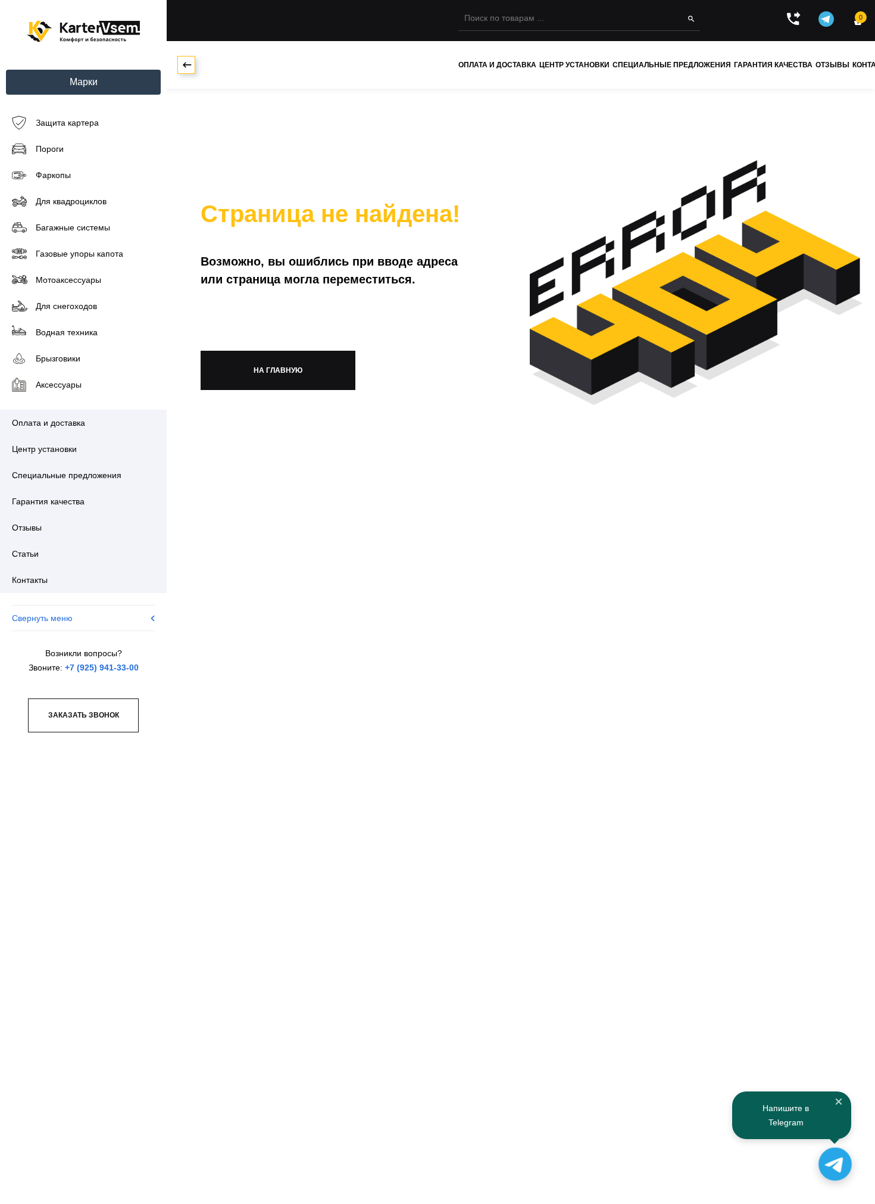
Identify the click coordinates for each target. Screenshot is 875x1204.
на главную (278, 370)
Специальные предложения (671, 65)
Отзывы (832, 65)
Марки (84, 82)
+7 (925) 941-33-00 (102, 667)
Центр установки (574, 65)
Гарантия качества (773, 65)
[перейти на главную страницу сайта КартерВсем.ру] (83, 32)
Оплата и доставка (497, 65)
